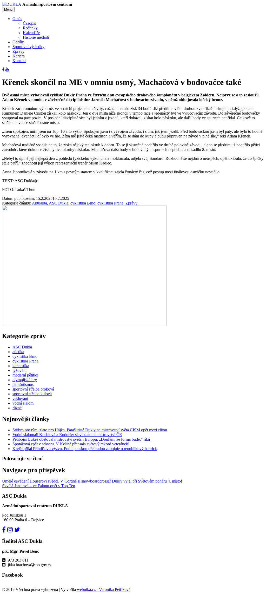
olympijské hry (24, 380)
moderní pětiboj (25, 375)
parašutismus (23, 384)
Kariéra (18, 56)
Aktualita (39, 203)
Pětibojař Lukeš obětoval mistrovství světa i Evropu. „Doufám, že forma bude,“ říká (81, 439)
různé (17, 408)
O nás (17, 18)
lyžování (19, 370)
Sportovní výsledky (28, 46)
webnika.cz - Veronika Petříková (103, 589)
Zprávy (18, 51)
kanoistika (20, 366)
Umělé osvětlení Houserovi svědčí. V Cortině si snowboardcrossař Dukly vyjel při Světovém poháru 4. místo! (92, 481)
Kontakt (19, 60)
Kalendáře (31, 32)
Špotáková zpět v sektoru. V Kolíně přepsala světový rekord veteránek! (70, 444)
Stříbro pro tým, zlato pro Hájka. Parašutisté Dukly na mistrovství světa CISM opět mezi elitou (89, 430)
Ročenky (30, 28)
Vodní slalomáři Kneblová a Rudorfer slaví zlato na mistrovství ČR (67, 434)
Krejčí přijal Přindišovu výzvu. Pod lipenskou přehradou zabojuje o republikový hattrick (84, 448)
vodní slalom (23, 403)
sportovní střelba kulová (32, 394)
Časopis (29, 23)
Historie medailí (36, 37)
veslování (20, 398)
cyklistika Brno (82, 203)
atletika (18, 351)
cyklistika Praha (110, 203)
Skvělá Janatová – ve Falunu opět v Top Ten (38, 486)
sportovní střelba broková (33, 389)
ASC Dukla (58, 203)
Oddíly (18, 42)
